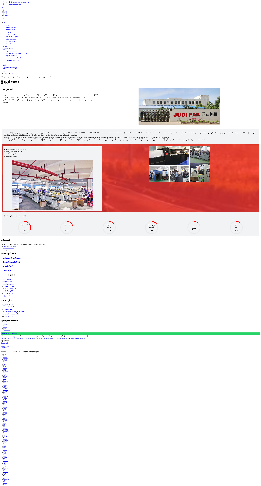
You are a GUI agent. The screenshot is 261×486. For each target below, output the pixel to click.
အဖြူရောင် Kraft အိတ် (11, 29)
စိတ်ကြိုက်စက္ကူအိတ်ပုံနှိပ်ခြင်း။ (46, 338)
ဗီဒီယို (4, 65)
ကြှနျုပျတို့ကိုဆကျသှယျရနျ (10, 67)
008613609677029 (5, 346)
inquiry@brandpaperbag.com (15, 4)
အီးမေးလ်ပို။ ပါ (4, 343)
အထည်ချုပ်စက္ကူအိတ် (11, 31)
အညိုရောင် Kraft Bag (11, 27)
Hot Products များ (78, 335)
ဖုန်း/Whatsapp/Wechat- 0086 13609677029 (19, 2)
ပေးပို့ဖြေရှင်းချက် (8, 266)
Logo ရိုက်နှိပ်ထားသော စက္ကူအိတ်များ (76, 338)
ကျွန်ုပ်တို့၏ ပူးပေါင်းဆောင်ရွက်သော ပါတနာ (16, 53)
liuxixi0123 (3, 345)
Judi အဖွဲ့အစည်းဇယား (8, 316)
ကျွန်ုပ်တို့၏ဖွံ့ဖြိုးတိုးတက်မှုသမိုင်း (14, 58)
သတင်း (5, 46)
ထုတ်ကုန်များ (6, 24)
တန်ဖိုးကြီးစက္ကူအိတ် (11, 39)
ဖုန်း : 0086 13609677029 (8, 248)
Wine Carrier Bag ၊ (10, 43)
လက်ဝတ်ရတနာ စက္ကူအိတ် (12, 36)
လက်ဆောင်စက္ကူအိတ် (11, 34)
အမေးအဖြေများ (7, 270)
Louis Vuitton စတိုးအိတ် (6, 338)
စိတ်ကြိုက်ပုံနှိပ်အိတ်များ (17, 338)
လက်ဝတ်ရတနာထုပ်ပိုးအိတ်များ (31, 338)
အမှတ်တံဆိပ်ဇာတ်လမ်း (11, 51)
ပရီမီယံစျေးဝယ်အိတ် (11, 41)
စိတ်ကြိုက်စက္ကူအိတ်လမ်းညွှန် (11, 262)
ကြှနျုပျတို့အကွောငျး (8, 48)
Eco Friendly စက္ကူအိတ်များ (61, 338)
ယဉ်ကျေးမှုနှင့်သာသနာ (11, 55)
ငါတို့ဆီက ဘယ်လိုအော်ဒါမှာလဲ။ (13, 60)
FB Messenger (4, 347)
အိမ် (4, 22)
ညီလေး (8, 62)
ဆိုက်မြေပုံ (85, 335)
